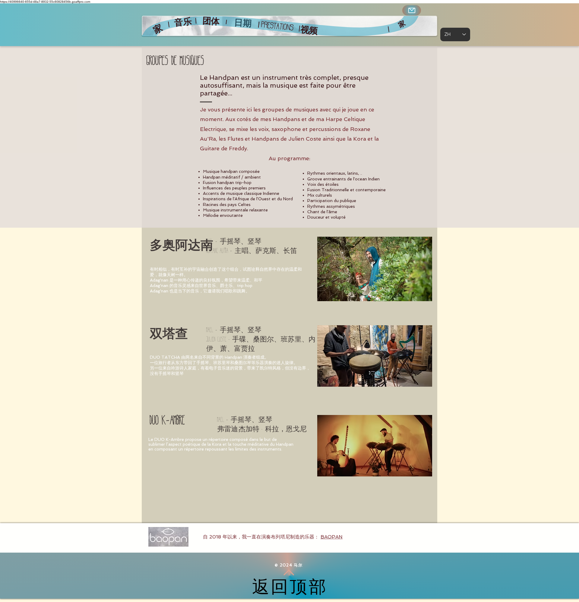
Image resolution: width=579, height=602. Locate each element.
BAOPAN (332, 537)
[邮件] (411, 10)
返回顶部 (290, 587)
